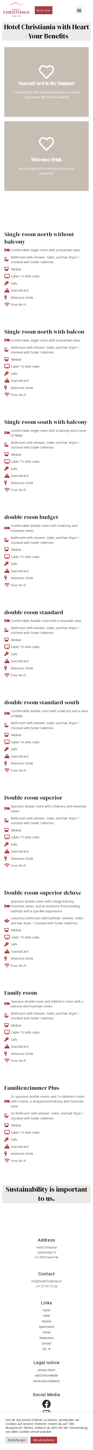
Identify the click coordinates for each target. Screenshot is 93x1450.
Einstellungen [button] (17, 1440)
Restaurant (46, 1338)
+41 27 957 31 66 (47, 1286)
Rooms (46, 1321)
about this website (46, 1375)
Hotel (46, 1315)
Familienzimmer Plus (31, 1088)
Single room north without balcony (39, 238)
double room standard (33, 612)
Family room (20, 993)
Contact (47, 1343)
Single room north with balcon (44, 332)
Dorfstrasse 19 (46, 1252)
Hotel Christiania (46, 1247)
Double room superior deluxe (42, 893)
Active (46, 1332)
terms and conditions (46, 1381)
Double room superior (33, 798)
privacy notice (46, 1370)
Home (46, 1310)
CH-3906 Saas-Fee (46, 1257)
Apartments (46, 1327)
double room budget (31, 517)
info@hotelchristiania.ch (46, 1281)
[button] (79, 10)
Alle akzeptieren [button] (44, 1440)
